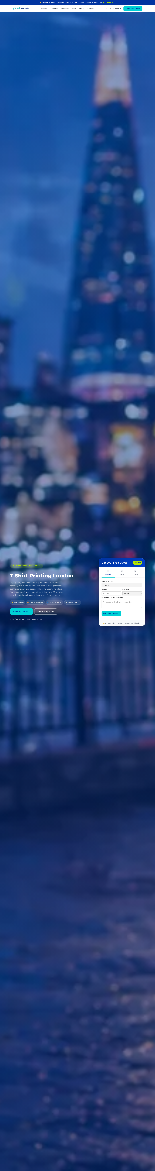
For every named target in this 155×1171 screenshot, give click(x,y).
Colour (125, 589)
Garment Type (107, 581)
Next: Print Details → (111, 613)
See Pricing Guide (45, 611)
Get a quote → (109, 2)
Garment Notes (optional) (113, 597)
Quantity (105, 589)
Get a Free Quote (133, 9)
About (81, 9)
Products (54, 9)
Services (44, 9)
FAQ (74, 9)
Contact (91, 9)
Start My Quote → (21, 611)
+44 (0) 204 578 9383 (114, 9)
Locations (65, 9)
